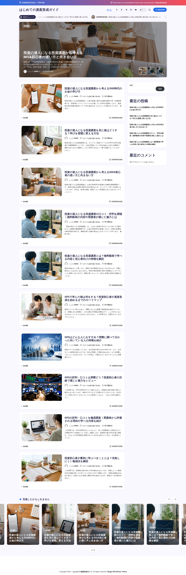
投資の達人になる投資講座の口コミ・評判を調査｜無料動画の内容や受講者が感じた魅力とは (53, 52)
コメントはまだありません (91, 96)
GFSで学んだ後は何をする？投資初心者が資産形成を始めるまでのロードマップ (93, 298)
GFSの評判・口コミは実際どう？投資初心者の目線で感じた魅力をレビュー (93, 379)
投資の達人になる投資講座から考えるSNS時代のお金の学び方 (93, 90)
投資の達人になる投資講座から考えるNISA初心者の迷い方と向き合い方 (97, 17)
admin (36, 71)
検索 (131, 85)
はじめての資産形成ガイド (39, 9)
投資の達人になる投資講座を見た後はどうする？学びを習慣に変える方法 (91, 131)
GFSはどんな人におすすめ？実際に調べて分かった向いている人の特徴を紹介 (92, 338)
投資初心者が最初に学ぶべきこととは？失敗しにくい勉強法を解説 (92, 459)
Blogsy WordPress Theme (117, 572)
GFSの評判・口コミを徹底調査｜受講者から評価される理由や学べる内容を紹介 (93, 419)
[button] (143, 10)
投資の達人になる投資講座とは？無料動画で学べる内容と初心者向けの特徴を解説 (93, 257)
